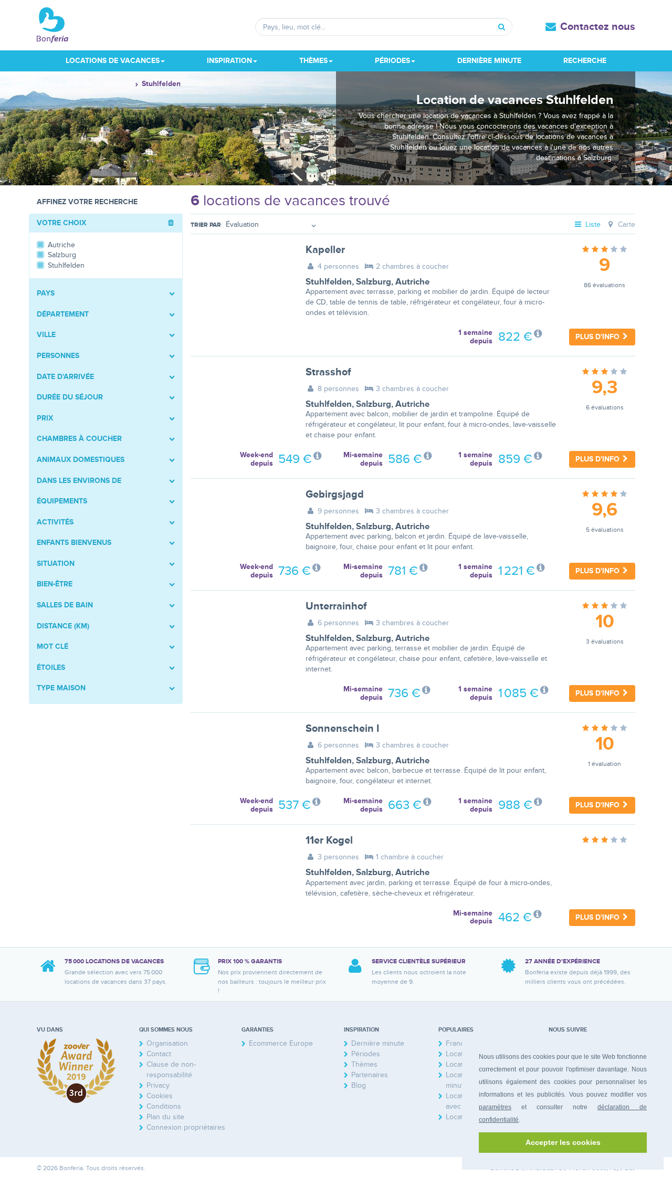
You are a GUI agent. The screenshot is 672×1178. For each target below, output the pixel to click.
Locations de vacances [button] (113, 60)
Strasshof (328, 372)
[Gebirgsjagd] (240, 522)
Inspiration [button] (229, 60)
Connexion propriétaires (185, 1127)
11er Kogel (329, 840)
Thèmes (364, 1064)
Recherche (584, 60)
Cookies (159, 1095)
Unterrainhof (336, 606)
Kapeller (325, 250)
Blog (358, 1085)
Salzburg (373, 282)
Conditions (163, 1106)
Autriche (412, 282)
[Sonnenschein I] (240, 756)
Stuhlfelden (329, 282)
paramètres (495, 1107)
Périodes (365, 1053)
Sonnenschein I (342, 728)
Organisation (167, 1043)
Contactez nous (597, 26)
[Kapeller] (240, 278)
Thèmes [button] (313, 60)
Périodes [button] (392, 60)
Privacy (158, 1085)
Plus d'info (598, 336)
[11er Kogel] (240, 868)
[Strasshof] (240, 400)
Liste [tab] (592, 224)
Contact (158, 1053)
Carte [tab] (625, 224)
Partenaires (369, 1074)
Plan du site (165, 1116)
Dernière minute (489, 60)
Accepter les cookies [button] (563, 1142)
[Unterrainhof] (240, 634)
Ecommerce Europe (281, 1043)
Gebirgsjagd (335, 494)
